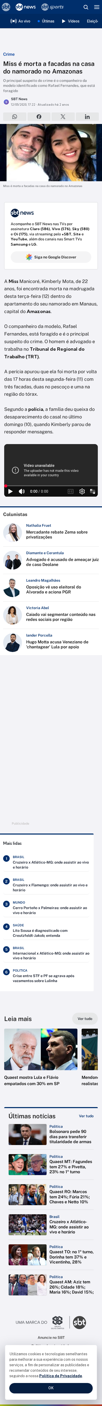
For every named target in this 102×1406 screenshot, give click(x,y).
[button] (40, 1063)
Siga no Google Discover (55, 257)
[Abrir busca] (86, 7)
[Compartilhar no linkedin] (87, 116)
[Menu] (97, 7)
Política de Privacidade (60, 1376)
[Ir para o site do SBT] (79, 1322)
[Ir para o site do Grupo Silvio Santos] (43, 1322)
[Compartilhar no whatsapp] (14, 116)
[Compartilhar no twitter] (63, 116)
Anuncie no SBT (51, 1337)
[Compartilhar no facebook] (39, 116)
